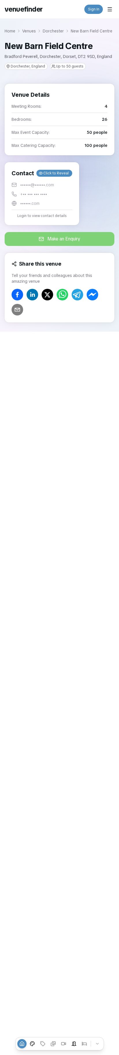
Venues (29, 31)
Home (10, 31)
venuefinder (23, 9)
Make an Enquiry (63, 239)
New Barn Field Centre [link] (91, 31)
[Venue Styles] (32, 1043)
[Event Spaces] (74, 1043)
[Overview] (22, 1043)
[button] (42, 193)
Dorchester (53, 31)
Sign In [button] (93, 9)
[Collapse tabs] (97, 1043)
